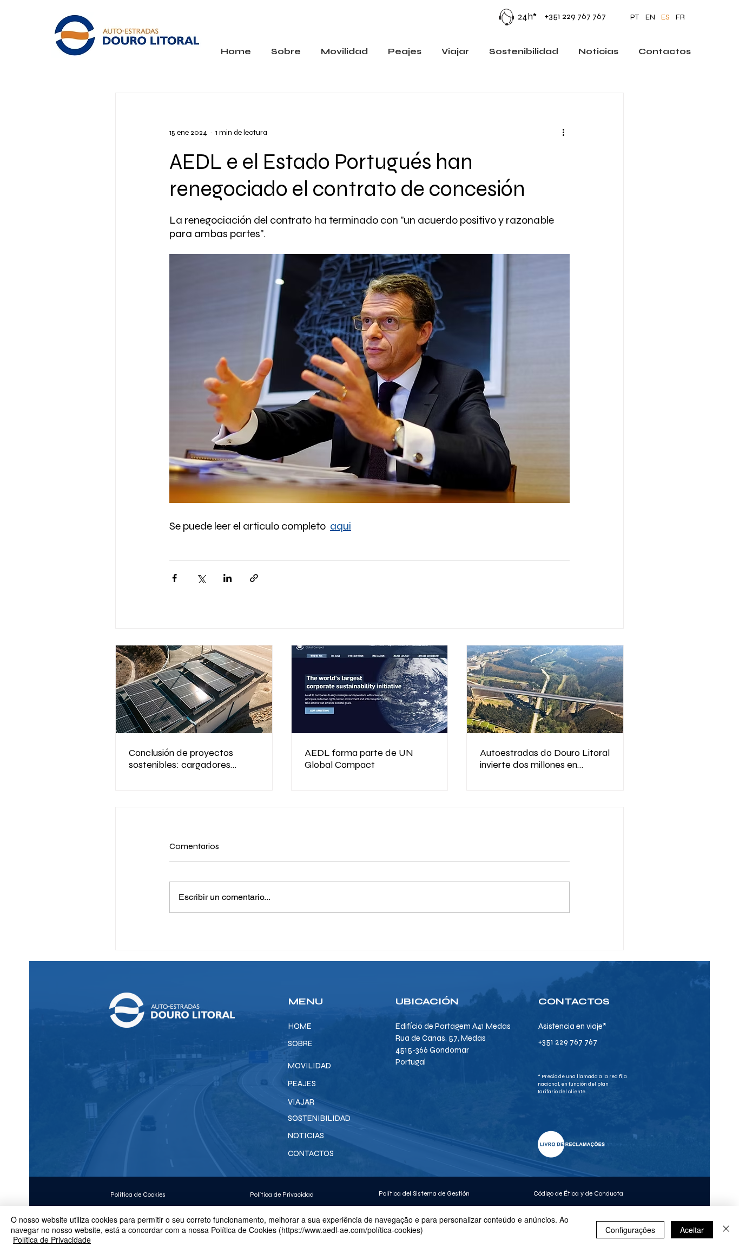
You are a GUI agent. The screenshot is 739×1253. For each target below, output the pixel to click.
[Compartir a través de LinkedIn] (227, 578)
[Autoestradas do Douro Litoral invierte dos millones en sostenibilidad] (545, 689)
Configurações (630, 1229)
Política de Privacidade (52, 1239)
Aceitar (692, 1229)
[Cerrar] (726, 1229)
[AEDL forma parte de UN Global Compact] (370, 689)
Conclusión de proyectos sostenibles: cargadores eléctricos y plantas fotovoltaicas (181, 759)
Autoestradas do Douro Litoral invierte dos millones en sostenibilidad (545, 759)
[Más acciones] (563, 132)
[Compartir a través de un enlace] (254, 578)
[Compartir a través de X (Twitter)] (201, 578)
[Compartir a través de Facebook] (174, 578)
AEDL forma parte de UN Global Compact (359, 759)
